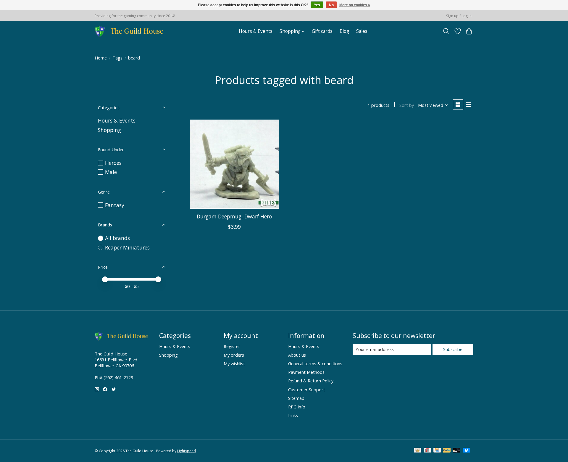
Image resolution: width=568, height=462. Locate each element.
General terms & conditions (315, 363)
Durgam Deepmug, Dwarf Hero (234, 216)
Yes (317, 5)
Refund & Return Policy (310, 381)
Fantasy (114, 205)
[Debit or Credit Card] (456, 451)
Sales (361, 31)
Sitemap (296, 398)
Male (111, 172)
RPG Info (296, 407)
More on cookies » (354, 5)
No (331, 5)
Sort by (406, 105)
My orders (234, 355)
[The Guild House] (131, 31)
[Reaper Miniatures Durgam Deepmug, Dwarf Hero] (234, 164)
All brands (117, 238)
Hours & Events (255, 31)
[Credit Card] (437, 451)
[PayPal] (447, 451)
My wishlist (234, 363)
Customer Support (306, 389)
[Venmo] (466, 451)
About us (297, 355)
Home (101, 58)
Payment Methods (306, 372)
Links (293, 415)
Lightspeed (186, 450)
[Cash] (417, 451)
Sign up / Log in (459, 15)
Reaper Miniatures (127, 247)
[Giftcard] (427, 451)
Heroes (113, 162)
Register (232, 346)
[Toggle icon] (446, 31)
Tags (117, 58)
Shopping (109, 129)
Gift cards (322, 31)
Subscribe (452, 349)
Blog (344, 31)
